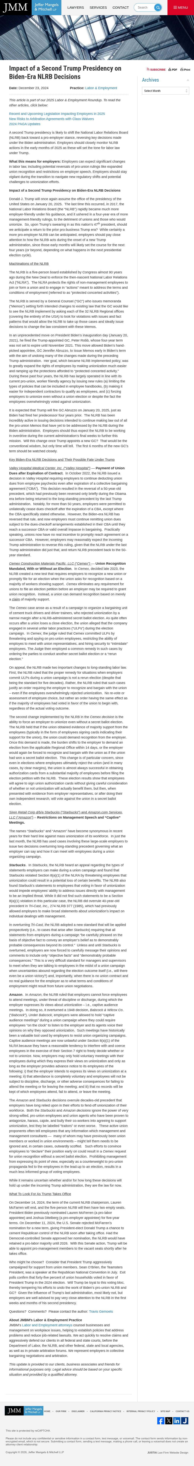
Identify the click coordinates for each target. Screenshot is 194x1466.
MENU (182, 7)
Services (98, 7)
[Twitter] (168, 1420)
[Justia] (184, 1420)
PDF (174, 69)
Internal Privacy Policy (141, 1411)
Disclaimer (78, 1411)
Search (158, 7)
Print (187, 69)
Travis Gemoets (101, 1311)
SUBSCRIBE (158, 69)
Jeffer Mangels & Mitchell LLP (46, 1452)
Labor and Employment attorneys (47, 1325)
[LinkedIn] (176, 1420)
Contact (121, 7)
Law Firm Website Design (167, 1452)
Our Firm (61, 1411)
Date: (13, 88)
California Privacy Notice (105, 1411)
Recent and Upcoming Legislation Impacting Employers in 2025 (57, 114)
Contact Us (182, 1411)
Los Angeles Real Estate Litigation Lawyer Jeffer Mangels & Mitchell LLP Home (30, 7)
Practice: (77, 88)
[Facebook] (160, 1420)
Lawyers (75, 7)
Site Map (165, 1411)
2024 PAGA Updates (24, 124)
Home (47, 1411)
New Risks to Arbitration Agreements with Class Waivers (51, 119)
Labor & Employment (101, 88)
